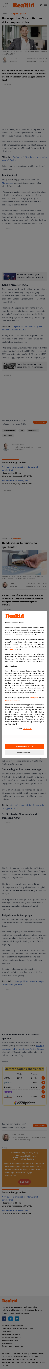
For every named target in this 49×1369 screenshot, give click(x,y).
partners (11, 649)
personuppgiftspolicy (12, 700)
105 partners (27, 729)
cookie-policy (34, 697)
